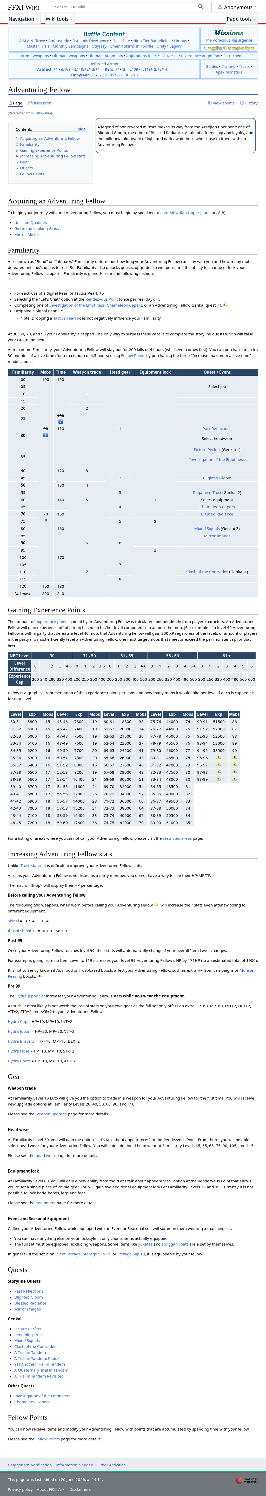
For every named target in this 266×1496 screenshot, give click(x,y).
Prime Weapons (35, 55)
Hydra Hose (18, 1051)
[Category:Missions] (229, 32)
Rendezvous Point (101, 299)
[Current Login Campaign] (213, 47)
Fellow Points (133, 355)
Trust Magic (31, 865)
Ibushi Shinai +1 (22, 930)
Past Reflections (217, 428)
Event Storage (68, 1253)
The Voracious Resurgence (228, 40)
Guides (211, 66)
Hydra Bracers (21, 1041)
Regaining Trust (207, 492)
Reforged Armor (104, 63)
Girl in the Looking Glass (36, 228)
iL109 (65, 69)
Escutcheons (234, 55)
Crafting (228, 66)
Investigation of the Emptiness (77, 305)
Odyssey (99, 46)
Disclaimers (80, 1489)
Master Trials (38, 46)
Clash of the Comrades (207, 571)
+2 (86, 69)
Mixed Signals (207, 528)
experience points (52, 621)
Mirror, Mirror (26, 234)
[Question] (45, 519)
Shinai (13, 920)
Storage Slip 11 (96, 1253)
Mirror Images (217, 535)
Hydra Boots (19, 1060)
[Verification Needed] (224, 304)
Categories (18, 1464)
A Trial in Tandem (30, 1352)
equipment (46, 1202)
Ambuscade (58, 40)
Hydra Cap (17, 1021)
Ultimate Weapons (68, 55)
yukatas (145, 1244)
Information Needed (74, 1464)
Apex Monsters (229, 72)
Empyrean (80, 74)
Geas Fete (121, 40)
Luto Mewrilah (173, 212)
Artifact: (44, 69)
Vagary (175, 46)
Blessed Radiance (217, 514)
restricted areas (177, 838)
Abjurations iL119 (141, 55)
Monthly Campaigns (70, 46)
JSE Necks (169, 55)
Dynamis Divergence (90, 40)
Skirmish (131, 46)
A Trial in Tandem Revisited (39, 1376)
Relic (109, 69)
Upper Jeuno (199, 212)
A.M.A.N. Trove (32, 40)
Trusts (244, 66)
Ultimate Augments (105, 55)
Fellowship (43, 113)
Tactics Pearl (64, 318)
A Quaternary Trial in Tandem (41, 1370)
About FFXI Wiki (51, 1489)
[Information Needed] (60, 421)
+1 (56, 69)
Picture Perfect (207, 449)
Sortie (148, 46)
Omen (115, 46)
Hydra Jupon (19, 1031)
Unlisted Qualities (30, 222)
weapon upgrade (51, 1113)
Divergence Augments (200, 55)
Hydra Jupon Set (30, 995)
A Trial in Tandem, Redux (36, 1358)
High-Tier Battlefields (151, 40)
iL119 (78, 69)
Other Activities (111, 1464)
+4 (97, 69)
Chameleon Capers (124, 305)
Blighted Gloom (217, 477)
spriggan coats (175, 1244)
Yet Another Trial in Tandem (39, 1364)
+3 (92, 69)
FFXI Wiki (23, 7)
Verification (41, 1464)
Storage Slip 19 (131, 1253)
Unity (161, 46)
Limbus (180, 40)
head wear (45, 1155)
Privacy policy (20, 1489)
